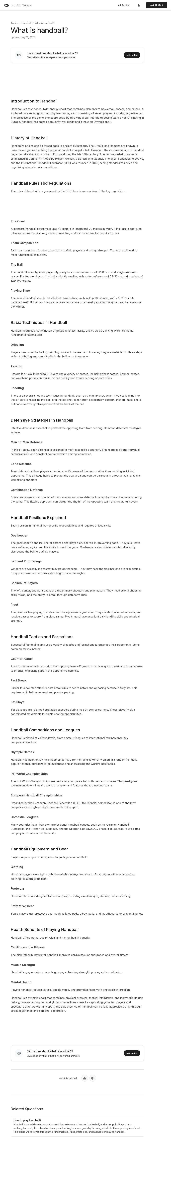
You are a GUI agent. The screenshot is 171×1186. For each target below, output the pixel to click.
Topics (14, 23)
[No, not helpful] (92, 1078)
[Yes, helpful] (84, 1078)
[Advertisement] (77, 78)
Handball (26, 23)
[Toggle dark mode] (139, 5)
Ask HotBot (156, 5)
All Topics (123, 5)
